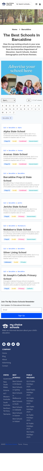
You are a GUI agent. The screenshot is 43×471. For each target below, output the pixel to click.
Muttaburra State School (17, 229)
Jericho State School (15, 206)
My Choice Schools (11, 444)
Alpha (20, 128)
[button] (36, 4)
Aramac (20, 150)
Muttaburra (21, 226)
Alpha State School (14, 131)
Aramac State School (15, 154)
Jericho (20, 203)
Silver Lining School (14, 252)
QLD (4, 128)
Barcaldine (12, 128)
